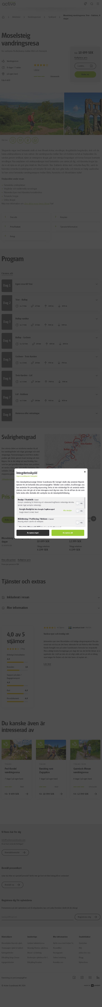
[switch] (80, 503)
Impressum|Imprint (23, 476)
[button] (77, 503)
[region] (51, 512)
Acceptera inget (33, 533)
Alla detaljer (67, 510)
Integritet (34, 476)
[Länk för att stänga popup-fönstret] (85, 472)
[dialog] (51, 504)
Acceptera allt (68, 533)
